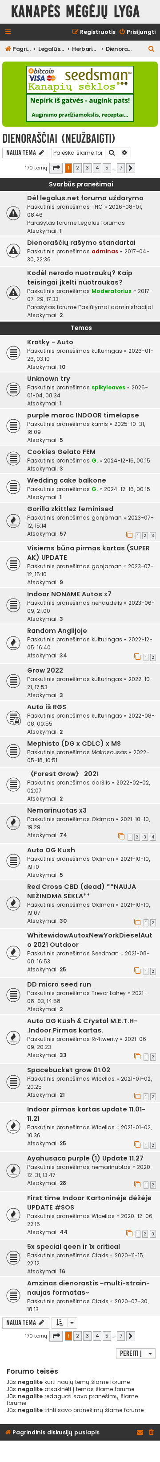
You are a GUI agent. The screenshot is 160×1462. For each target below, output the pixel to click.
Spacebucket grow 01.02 (68, 1070)
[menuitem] (137, 32)
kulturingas (107, 351)
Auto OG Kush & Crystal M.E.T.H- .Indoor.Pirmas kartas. (82, 1025)
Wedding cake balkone (66, 480)
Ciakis (100, 1255)
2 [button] (77, 167)
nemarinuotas (111, 1167)
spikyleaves (108, 387)
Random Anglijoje (57, 630)
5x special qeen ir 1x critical (73, 1246)
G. (95, 460)
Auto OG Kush (51, 850)
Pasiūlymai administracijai (115, 307)
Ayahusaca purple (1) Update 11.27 (85, 1158)
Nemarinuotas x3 (57, 810)
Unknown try (48, 378)
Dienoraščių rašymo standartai (81, 242)
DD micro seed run (59, 984)
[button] (56, 168)
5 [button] (106, 167)
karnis (100, 424)
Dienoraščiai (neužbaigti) (59, 138)
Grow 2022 (45, 670)
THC (97, 207)
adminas (105, 251)
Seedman (105, 953)
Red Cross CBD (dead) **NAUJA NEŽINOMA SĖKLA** (81, 891)
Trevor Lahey (109, 993)
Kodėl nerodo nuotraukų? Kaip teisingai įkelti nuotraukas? (79, 277)
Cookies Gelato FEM (61, 451)
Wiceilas (103, 1078)
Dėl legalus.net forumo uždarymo (85, 198)
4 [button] (97, 167)
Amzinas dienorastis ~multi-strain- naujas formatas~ (88, 1288)
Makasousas (109, 752)
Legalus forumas (101, 223)
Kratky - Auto (50, 342)
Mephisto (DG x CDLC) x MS (74, 743)
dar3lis (101, 782)
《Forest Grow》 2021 (63, 773)
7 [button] (121, 167)
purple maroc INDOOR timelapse (83, 415)
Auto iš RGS (46, 706)
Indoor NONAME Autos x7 (69, 594)
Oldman (103, 819)
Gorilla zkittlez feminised (70, 508)
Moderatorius (112, 291)
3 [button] (87, 167)
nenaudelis (107, 603)
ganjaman (107, 517)
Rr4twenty (105, 1039)
